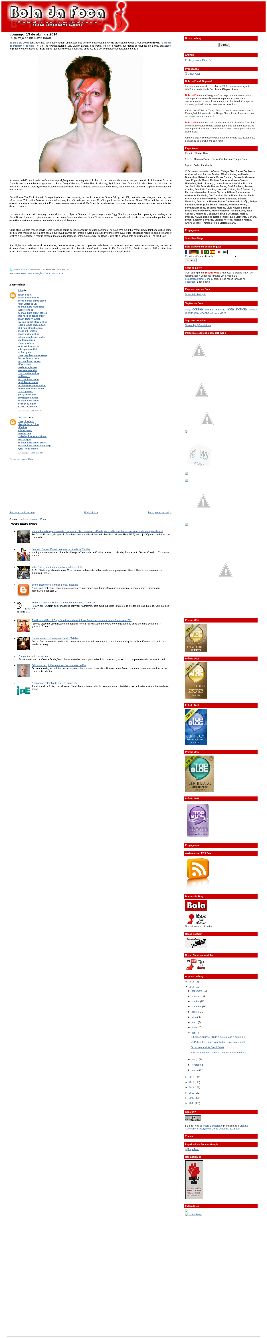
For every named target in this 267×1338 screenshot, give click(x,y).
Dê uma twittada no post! (24, 269)
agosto (195, 1011)
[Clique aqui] (192, 73)
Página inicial (91, 512)
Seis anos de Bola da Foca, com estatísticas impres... (219, 1052)
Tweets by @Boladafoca (198, 325)
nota (230, 309)
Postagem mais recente (22, 512)
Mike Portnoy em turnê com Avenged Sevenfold (57, 567)
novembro (197, 996)
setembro (197, 1006)
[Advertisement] (36, 485)
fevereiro (196, 1064)
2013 (192, 1077)
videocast (214, 313)
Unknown (22, 417)
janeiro (195, 1070)
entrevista (220, 309)
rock (61, 273)
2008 (192, 1103)
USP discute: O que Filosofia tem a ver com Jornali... (219, 1042)
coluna (197, 309)
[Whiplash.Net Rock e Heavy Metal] (186, 474)
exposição (37, 273)
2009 (192, 1098)
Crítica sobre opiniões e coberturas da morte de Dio (59, 665)
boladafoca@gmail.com (197, 278)
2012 (192, 1082)
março (195, 1059)
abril (194, 1032)
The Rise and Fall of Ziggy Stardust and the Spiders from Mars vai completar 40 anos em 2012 (82, 620)
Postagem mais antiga (159, 512)
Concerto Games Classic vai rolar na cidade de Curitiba (61, 549)
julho (194, 1017)
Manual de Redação (195, 294)
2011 (192, 1087)
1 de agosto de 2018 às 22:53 (30, 453)
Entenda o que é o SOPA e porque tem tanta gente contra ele (64, 602)
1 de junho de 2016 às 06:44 (30, 411)
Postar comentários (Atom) (33, 519)
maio (194, 1027)
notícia (241, 309)
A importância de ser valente (33, 656)
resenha (54, 273)
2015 (192, 981)
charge (188, 310)
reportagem (192, 312)
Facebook (190, 281)
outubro (196, 1001)
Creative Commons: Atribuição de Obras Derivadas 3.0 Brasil (216, 1127)
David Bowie (26, 273)
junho (195, 1022)
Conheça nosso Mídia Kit (198, 60)
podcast (253, 310)
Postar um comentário (21, 459)
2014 (192, 987)
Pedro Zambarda (212, 1125)
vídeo (223, 312)
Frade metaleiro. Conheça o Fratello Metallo (55, 638)
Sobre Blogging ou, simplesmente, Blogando (55, 584)
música (46, 273)
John (20, 290)
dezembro (197, 991)
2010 (192, 1092)
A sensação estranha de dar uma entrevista (54, 683)
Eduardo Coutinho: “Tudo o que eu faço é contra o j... (219, 1037)
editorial (209, 309)
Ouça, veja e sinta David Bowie (30, 37)
